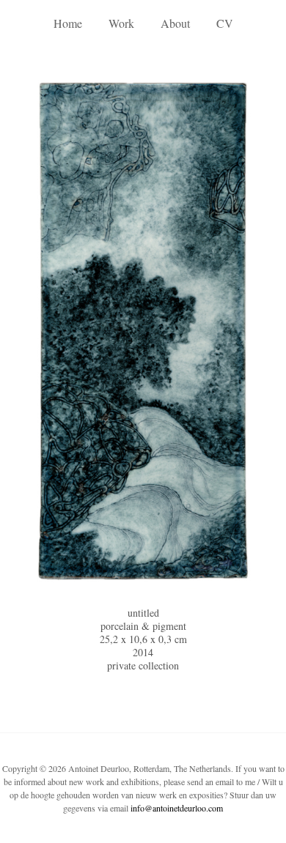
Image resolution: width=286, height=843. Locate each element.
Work (121, 23)
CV (224, 23)
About (175, 23)
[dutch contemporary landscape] (143, 332)
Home (68, 23)
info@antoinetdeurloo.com (177, 808)
